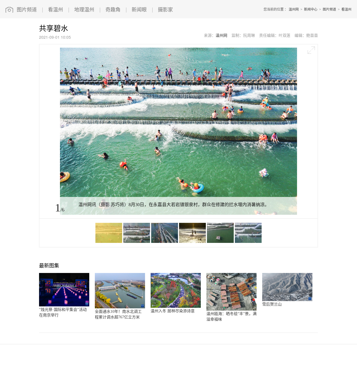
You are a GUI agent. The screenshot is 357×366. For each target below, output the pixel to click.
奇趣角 (112, 10)
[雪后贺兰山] (287, 300)
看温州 (55, 10)
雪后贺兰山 (272, 304)
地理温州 (84, 10)
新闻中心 (310, 9)
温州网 (294, 9)
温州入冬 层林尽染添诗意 (173, 311)
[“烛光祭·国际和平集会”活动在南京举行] (64, 305)
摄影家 (165, 10)
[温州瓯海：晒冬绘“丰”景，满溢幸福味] (231, 309)
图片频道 (27, 10)
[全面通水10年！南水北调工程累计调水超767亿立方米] (120, 307)
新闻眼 (139, 10)
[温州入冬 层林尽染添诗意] (176, 307)
